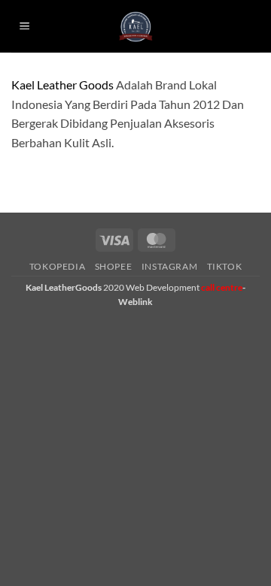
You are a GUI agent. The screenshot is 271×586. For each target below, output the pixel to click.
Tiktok (224, 266)
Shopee (113, 266)
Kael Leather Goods (62, 84)
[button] (25, 26)
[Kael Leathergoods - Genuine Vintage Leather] (136, 27)
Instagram (170, 266)
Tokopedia (57, 266)
